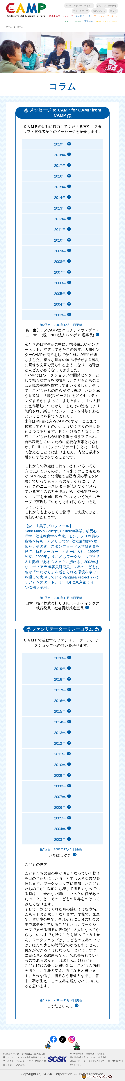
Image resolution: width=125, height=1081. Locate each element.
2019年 (60, 144)
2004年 (60, 304)
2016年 (60, 176)
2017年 (60, 165)
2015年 (60, 187)
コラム (113, 11)
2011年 (60, 230)
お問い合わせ (99, 11)
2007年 (60, 272)
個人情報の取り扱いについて (83, 1057)
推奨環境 (90, 1054)
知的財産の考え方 (96, 1061)
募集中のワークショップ (61, 16)
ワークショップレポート (105, 16)
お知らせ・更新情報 (106, 6)
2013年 (60, 208)
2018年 (60, 155)
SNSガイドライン (78, 1061)
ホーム (9, 27)
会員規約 (102, 1057)
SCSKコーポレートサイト (78, 5)
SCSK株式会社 (76, 1054)
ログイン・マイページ (106, 21)
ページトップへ (96, 1076)
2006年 (60, 283)
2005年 (60, 294)
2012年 (60, 219)
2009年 (60, 251)
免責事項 (101, 1054)
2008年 (60, 262)
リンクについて (114, 1061)
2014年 (60, 198)
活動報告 (88, 21)
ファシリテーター (72, 21)
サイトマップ (76, 1065)
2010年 (60, 240)
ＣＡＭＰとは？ (83, 16)
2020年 (60, 658)
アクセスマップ (80, 11)
